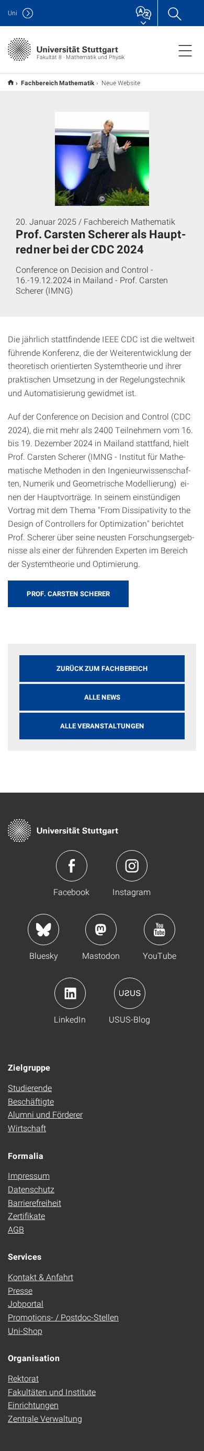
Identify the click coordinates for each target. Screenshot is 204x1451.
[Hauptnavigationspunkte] (185, 50)
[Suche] (174, 13)
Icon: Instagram (132, 865)
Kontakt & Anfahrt (40, 1276)
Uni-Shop (25, 1330)
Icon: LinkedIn (70, 993)
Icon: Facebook (71, 865)
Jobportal (25, 1303)
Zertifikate (26, 1215)
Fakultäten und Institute (52, 1391)
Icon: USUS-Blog (129, 993)
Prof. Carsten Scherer (68, 593)
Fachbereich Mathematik (57, 82)
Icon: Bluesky (43, 929)
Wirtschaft (27, 1127)
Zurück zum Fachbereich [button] (102, 668)
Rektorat (23, 1378)
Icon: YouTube (159, 929)
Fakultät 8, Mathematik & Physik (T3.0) (11, 82)
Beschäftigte (31, 1101)
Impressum (29, 1175)
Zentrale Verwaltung (45, 1418)
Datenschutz (31, 1188)
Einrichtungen (33, 1404)
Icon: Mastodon (101, 929)
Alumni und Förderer (45, 1114)
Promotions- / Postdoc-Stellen (63, 1316)
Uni (12, 13)
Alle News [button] (102, 697)
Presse (20, 1290)
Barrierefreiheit (34, 1202)
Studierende (30, 1087)
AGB (16, 1229)
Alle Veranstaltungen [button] (102, 725)
